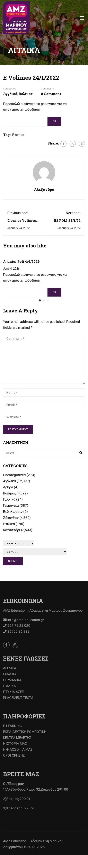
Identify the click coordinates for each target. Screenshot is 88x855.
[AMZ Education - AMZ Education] (16, 17)
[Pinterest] (82, 144)
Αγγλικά (10, 93)
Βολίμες (26, 93)
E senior (18, 135)
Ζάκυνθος (11, 518)
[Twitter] (73, 144)
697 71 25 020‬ (18, 625)
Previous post (17, 213)
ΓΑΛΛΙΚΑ (10, 674)
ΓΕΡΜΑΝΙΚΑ (12, 680)
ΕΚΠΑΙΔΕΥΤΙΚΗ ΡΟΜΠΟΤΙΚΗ (24, 732)
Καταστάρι (11, 530)
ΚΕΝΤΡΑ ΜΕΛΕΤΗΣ (17, 738)
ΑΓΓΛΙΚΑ (9, 668)
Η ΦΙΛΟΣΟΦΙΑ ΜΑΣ (18, 749)
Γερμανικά (11, 505)
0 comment (51, 93)
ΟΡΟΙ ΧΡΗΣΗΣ (14, 755)
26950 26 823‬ (18, 631)
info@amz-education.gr (25, 620)
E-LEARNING (12, 726)
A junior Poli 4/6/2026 (21, 261)
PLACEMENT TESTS (18, 698)
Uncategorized (14, 475)
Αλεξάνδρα (44, 189)
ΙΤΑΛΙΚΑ (9, 686)
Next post (73, 213)
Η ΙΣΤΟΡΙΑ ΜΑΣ (15, 743)
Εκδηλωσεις (13, 512)
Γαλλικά (9, 499)
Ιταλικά (9, 524)
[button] (40, 300)
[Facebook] (63, 144)
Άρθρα (8, 487)
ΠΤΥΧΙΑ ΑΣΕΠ (13, 692)
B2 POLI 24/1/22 (67, 220)
